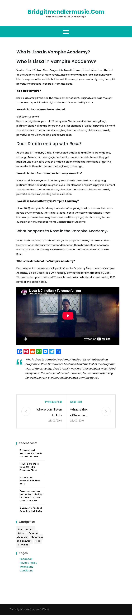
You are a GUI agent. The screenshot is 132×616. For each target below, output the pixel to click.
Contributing (25, 529)
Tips (37, 540)
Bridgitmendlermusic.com (66, 12)
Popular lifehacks (27, 535)
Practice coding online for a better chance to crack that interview (31, 496)
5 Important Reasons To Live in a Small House (31, 453)
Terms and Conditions (26, 568)
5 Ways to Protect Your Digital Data (31, 509)
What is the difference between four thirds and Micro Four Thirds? (82, 412)
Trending (23, 544)
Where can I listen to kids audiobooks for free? (49, 412)
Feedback (26, 559)
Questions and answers (29, 539)
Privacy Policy (28, 563)
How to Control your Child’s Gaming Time (29, 467)
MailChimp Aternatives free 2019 (30, 480)
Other (21, 533)
